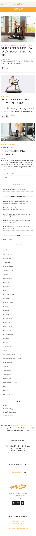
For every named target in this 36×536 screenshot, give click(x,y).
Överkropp (6, 322)
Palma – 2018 (7, 326)
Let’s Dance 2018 (8, 294)
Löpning (5, 306)
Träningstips (7, 374)
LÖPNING (21, 45)
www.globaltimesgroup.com (18, 528)
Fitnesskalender (8, 266)
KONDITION (5, 145)
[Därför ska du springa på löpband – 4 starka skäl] (18, 29)
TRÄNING (4, 97)
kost (4, 290)
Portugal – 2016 (8, 334)
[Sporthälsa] (18, 4)
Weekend (6, 387)
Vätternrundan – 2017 (10, 383)
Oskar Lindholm (16, 472)
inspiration (6, 282)
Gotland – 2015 (8, 270)
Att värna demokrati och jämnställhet (14, 189)
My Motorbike (7, 318)
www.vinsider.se (18, 524)
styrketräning (7, 362)
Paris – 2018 (7, 330)
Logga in (6, 405)
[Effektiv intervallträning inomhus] (18, 132)
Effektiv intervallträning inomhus (13, 151)
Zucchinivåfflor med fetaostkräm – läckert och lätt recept (16, 202)
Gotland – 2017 (8, 274)
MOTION (29, 45)
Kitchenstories (7, 286)
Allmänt (5, 250)
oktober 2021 (7, 239)
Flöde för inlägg (8, 409)
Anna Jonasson (8, 214)
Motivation (6, 310)
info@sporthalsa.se (21, 453)
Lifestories (6, 298)
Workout (6, 391)
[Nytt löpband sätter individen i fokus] (18, 84)
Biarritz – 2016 (7, 258)
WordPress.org (8, 415)
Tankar (5, 366)
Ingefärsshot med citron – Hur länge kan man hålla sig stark (17, 208)
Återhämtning (7, 254)
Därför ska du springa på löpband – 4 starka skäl (16, 52)
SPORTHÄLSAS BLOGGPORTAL (13, 354)
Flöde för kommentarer (10, 412)
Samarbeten (7, 346)
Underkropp (7, 378)
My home (6, 314)
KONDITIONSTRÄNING (9, 45)
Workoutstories (8, 395)
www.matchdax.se (18, 521)
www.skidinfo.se (18, 526)
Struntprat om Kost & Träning (12, 358)
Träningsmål (7, 370)
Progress (6, 338)
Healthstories (7, 278)
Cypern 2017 (7, 262)
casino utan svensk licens (24, 425)
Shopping (6, 350)
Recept (5, 342)
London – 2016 (8, 302)
